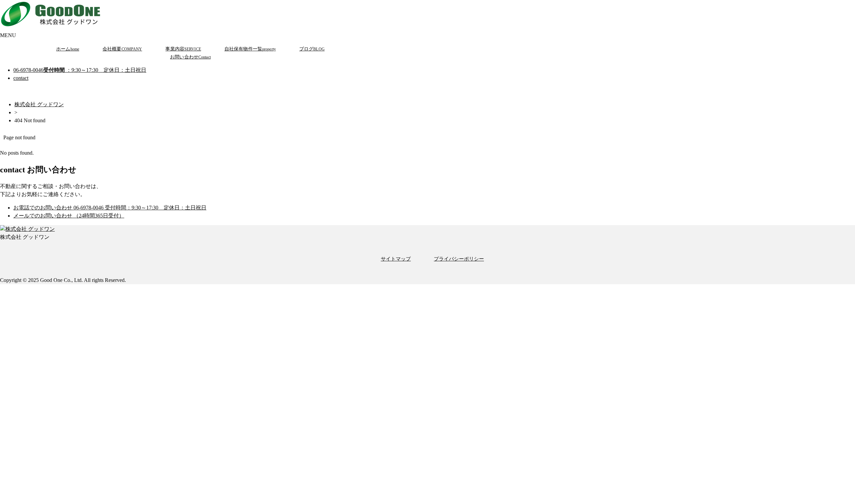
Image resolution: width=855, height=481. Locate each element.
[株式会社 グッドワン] (52, 27)
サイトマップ (396, 259)
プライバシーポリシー (459, 259)
